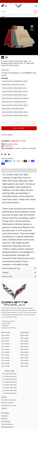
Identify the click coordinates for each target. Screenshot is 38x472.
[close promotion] (36, 0)
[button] (35, 124)
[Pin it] (9, 154)
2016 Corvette (5, 346)
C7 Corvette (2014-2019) (9, 376)
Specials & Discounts (7, 402)
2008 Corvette (24, 335)
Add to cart (19, 128)
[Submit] (35, 11)
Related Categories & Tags (11, 268)
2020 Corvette (5, 335)
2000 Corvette (24, 358)
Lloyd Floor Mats (12, 144)
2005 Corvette (24, 344)
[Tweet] (5, 154)
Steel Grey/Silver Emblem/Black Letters (15, 112)
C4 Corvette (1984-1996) (9, 385)
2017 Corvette (5, 344)
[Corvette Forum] (24, 6)
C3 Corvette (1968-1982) (9, 387)
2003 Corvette (24, 349)
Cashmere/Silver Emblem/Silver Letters (15, 91)
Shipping (5, 272)
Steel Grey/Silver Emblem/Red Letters (14, 102)
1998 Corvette (24, 363)
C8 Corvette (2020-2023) (9, 374)
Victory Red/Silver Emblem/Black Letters (15, 115)
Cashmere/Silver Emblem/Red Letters (14, 88)
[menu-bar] (35, 6)
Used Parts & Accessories (8, 405)
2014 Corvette (5, 352)
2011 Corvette (5, 360)
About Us (4, 419)
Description (6, 170)
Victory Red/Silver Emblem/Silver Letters (15, 98)
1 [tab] (17, 53)
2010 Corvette (5, 363)
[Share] (1, 154)
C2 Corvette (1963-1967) (9, 390)
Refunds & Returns (7, 427)
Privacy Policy (5, 421)
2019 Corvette (5, 338)
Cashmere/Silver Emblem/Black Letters (15, 81)
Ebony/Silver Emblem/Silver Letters (13, 85)
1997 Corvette (24, 366)
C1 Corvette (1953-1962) (9, 393)
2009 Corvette (5, 366)
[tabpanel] (19, 36)
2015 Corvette (5, 349)
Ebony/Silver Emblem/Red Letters (13, 109)
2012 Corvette (5, 358)
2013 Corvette (5, 355)
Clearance (4, 408)
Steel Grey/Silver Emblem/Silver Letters (15, 105)
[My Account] (6, 6)
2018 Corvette (5, 341)
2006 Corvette (24, 341)
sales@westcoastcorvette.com (9, 328)
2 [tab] (20, 53)
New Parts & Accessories (8, 400)
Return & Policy (7, 276)
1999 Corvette (24, 360)
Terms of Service (6, 424)
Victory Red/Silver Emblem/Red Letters (14, 95)
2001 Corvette (24, 355)
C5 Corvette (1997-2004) (9, 382)
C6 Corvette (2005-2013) (9, 379)
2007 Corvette (24, 338)
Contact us (4, 416)
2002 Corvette (24, 352)
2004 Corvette (24, 346)
